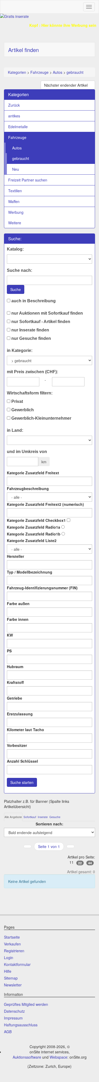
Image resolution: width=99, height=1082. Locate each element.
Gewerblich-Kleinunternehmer (40, 418)
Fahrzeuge (39, 72)
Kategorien (17, 72)
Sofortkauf (29, 817)
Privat (16, 401)
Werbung (15, 212)
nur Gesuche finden (30, 338)
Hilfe (7, 971)
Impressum (13, 1018)
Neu (15, 169)
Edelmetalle (18, 126)
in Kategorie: (19, 350)
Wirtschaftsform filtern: (30, 393)
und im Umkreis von (27, 451)
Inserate (43, 817)
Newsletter (13, 984)
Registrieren (14, 950)
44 (90, 863)
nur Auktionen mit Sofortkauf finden (46, 313)
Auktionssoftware (27, 1057)
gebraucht (75, 72)
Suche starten (22, 782)
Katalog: (15, 249)
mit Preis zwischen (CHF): (32, 372)
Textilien (15, 190)
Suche (15, 289)
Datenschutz (14, 1011)
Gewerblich (22, 410)
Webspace (58, 1057)
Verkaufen (12, 943)
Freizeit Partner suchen (27, 180)
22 (80, 863)
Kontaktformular (17, 964)
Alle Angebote (13, 817)
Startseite (12, 937)
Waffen (14, 201)
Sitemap (11, 978)
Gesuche (54, 817)
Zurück (14, 105)
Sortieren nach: (49, 823)
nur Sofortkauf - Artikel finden (40, 321)
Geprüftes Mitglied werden (26, 1004)
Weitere (14, 222)
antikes (14, 115)
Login (8, 957)
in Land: (15, 430)
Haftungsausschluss (20, 1024)
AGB (8, 1031)
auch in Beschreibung (33, 301)
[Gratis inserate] (49, 16)
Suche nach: (19, 270)
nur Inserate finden (29, 330)
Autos (57, 72)
